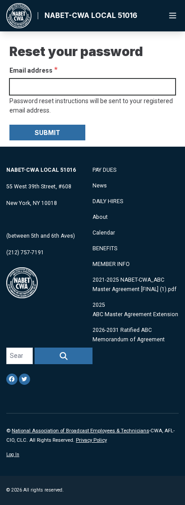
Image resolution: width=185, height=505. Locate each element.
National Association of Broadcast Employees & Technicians (80, 431)
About (100, 217)
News (99, 186)
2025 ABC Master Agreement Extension (135, 310)
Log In (12, 454)
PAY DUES (104, 170)
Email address (31, 70)
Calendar (103, 233)
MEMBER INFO (111, 264)
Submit (47, 132)
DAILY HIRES (107, 201)
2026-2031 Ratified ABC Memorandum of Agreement (128, 335)
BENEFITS (104, 248)
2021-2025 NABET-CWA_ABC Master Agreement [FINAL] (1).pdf (134, 284)
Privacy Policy (91, 440)
